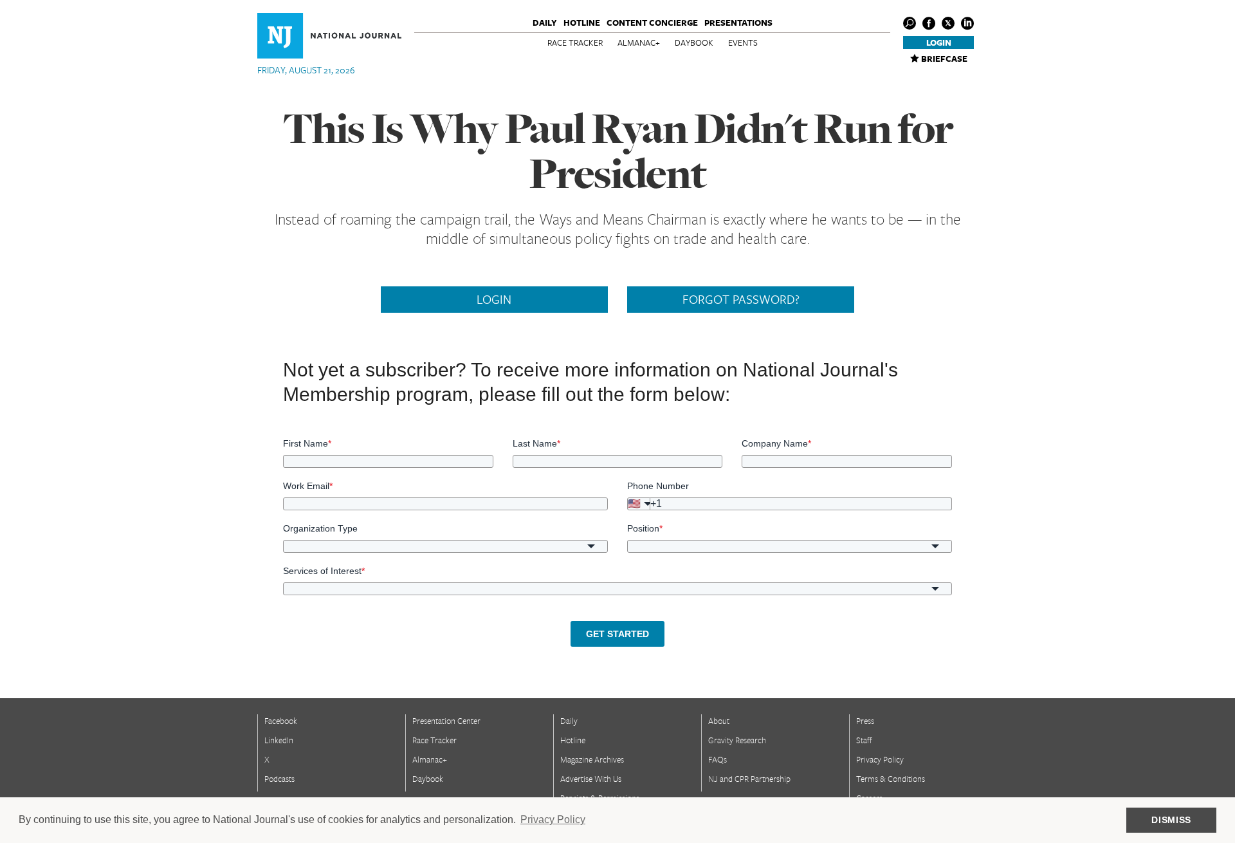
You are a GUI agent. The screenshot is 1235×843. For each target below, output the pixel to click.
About (718, 721)
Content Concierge (652, 22)
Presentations (738, 22)
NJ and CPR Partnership (749, 778)
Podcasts (279, 778)
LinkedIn (278, 740)
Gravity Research (737, 740)
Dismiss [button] (1171, 820)
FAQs (717, 759)
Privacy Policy (880, 759)
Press (865, 721)
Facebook (280, 721)
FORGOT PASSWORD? (741, 299)
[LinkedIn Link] (967, 23)
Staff (864, 740)
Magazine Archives (592, 759)
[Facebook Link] (928, 23)
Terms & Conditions (890, 778)
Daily (545, 22)
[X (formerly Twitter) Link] (948, 23)
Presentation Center (446, 721)
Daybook (694, 42)
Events (743, 42)
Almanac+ (639, 42)
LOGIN (494, 299)
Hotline (581, 22)
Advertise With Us (590, 778)
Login (938, 42)
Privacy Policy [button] (552, 819)
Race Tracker (575, 42)
